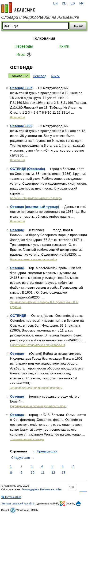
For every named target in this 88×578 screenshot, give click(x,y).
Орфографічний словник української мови (38, 406)
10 (32, 472)
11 (43, 472)
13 (63, 472)
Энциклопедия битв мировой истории (36, 388)
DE (64, 3)
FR (81, 3)
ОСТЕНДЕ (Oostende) (27, 169)
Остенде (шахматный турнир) (34, 207)
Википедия (17, 117)
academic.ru (18, 7)
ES (73, 3)
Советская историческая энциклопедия (37, 345)
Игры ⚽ (23, 54)
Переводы (24, 46)
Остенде (17, 230)
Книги (64, 46)
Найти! (78, 26)
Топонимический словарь (27, 439)
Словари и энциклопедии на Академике (40, 17)
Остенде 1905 (21, 88)
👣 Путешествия (11, 497)
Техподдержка (30, 489)
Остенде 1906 (21, 126)
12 (53, 472)
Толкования (44, 38)
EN (55, 3)
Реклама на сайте (50, 489)
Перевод (39, 76)
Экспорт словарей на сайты (17, 503)
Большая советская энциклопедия (33, 259)
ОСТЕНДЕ (18, 315)
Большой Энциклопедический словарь (36, 198)
